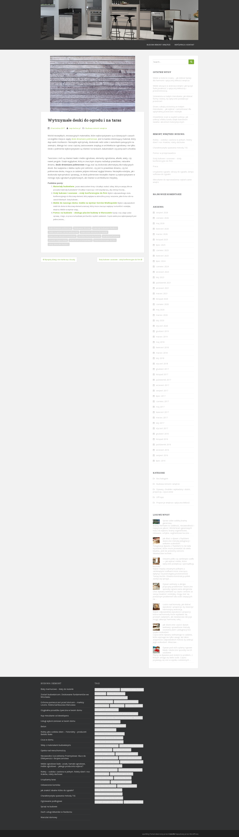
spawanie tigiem (102, 774)
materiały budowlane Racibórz (105, 228)
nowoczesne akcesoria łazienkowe (62, 236)
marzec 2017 (162, 417)
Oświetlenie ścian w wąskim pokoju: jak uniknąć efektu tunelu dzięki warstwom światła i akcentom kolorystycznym (170, 119)
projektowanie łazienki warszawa (108, 766)
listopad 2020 (162, 299)
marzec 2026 (162, 234)
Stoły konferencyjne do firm (105, 240)
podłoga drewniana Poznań (106, 758)
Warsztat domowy (49, 817)
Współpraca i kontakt (184, 45)
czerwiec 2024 (162, 266)
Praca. (155, 166)
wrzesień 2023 (162, 272)
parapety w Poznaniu (111, 236)
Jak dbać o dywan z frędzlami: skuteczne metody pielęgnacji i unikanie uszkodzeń (176, 541)
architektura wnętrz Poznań (132, 689)
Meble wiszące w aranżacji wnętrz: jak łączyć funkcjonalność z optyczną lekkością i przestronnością (173, 88)
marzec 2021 (162, 293)
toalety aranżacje (102, 782)
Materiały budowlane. (64, 186)
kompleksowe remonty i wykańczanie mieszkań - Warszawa (119, 718)
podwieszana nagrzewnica (126, 754)
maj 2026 (160, 223)
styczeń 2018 (162, 363)
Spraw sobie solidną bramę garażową (175, 521)
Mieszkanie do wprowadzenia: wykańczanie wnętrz (172, 180)
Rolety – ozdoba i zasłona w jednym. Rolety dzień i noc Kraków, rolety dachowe (172, 141)
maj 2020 (160, 309)
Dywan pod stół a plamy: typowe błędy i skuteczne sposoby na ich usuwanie (177, 650)
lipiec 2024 (160, 261)
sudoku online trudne (104, 778)
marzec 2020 (162, 315)
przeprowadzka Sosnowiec (106, 770)
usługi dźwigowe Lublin (127, 786)
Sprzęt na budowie (49, 806)
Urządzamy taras (48, 779)
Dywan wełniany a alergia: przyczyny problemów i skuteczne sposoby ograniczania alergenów (178, 586)
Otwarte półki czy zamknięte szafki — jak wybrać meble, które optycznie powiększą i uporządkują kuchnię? (173, 562)
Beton (43, 726)
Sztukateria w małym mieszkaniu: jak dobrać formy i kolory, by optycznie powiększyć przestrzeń (173, 98)
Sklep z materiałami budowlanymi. (56, 745)
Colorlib (172, 834)
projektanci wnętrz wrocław (131, 762)
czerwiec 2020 (162, 304)
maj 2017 (160, 406)
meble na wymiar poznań (105, 730)
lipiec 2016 (160, 460)
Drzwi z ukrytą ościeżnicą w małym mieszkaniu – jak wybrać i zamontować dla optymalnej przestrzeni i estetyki (172, 109)
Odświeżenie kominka (50, 785)
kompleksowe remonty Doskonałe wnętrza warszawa (116, 714)
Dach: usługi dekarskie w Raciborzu (56, 812)
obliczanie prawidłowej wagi (107, 746)
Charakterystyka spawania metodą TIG (170, 147)
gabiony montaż (102, 705)
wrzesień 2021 (162, 288)
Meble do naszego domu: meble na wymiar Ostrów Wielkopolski (85, 203)
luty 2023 (160, 277)
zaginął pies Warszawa (133, 802)
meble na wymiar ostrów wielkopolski (63, 232)
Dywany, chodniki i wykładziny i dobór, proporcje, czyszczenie (172, 490)
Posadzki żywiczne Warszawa (107, 762)
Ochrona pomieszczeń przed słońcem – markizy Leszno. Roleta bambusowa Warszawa (62, 703)
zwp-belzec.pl (74, 128)
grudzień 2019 (162, 331)
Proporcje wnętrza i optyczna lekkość (173, 502)
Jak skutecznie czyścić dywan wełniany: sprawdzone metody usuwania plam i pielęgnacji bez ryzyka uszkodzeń (172, 628)
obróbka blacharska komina (89, 236)
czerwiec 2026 (162, 218)
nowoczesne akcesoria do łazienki (94, 232)
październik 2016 (163, 444)
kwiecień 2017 (162, 412)
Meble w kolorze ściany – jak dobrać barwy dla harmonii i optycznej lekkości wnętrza (172, 79)
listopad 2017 (162, 374)
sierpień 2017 (162, 390)
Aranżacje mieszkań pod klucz (107, 689)
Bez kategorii (162, 478)
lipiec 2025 (160, 245)
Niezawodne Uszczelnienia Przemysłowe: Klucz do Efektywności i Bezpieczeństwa (63, 757)
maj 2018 (160, 342)
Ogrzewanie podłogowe (51, 801)
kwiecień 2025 (162, 255)
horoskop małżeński (134, 705)
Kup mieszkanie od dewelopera (55, 715)
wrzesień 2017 (162, 385)
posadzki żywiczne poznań (130, 758)
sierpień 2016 (162, 455)
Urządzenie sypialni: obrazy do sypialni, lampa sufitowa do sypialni (173, 173)
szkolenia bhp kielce (123, 778)
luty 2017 (160, 423)
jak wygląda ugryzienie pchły (107, 709)
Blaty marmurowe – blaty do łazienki (57, 689)
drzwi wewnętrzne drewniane (126, 701)
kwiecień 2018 (162, 347)
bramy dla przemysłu (116, 693)
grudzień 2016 (162, 433)
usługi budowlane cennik (121, 782)
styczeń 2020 (162, 326)
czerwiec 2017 (162, 401)
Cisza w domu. (47, 739)
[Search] (191, 61)
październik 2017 (163, 379)
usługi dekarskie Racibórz (59, 244)
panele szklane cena (103, 750)
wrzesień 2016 (162, 450)
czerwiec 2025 (162, 250)
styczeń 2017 (162, 428)
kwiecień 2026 (162, 228)
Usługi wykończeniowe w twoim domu (58, 721)
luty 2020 (160, 320)
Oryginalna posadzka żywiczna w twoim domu (61, 710)
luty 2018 (160, 358)
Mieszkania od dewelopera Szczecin (110, 734)
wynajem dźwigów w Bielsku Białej (109, 802)
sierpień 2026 (162, 212)
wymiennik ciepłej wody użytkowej (109, 798)
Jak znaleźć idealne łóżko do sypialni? (57, 790)
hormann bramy (117, 705)
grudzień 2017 (162, 369)
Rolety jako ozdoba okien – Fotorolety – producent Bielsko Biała (63, 733)
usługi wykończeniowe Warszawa (108, 790)
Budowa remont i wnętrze (158, 45)
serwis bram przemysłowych (80, 240)
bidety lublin (100, 693)
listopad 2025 (162, 239)
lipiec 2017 (160, 396)
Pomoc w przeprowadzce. (164, 153)
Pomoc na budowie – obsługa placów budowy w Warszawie (82, 212)
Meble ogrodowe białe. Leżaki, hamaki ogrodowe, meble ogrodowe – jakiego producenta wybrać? (63, 765)
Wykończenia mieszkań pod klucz (109, 794)
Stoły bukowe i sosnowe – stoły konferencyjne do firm (80, 193)
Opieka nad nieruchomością (53, 750)
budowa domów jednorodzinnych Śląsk (111, 697)
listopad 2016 (162, 439)
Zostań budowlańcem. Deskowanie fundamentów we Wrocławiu (65, 695)
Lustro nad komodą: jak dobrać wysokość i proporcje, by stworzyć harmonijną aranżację (178, 607)
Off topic (160, 497)
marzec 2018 (162, 352)
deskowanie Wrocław (82, 228)
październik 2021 (163, 282)
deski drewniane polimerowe (84, 139)
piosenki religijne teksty (58, 240)
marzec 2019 (162, 336)
